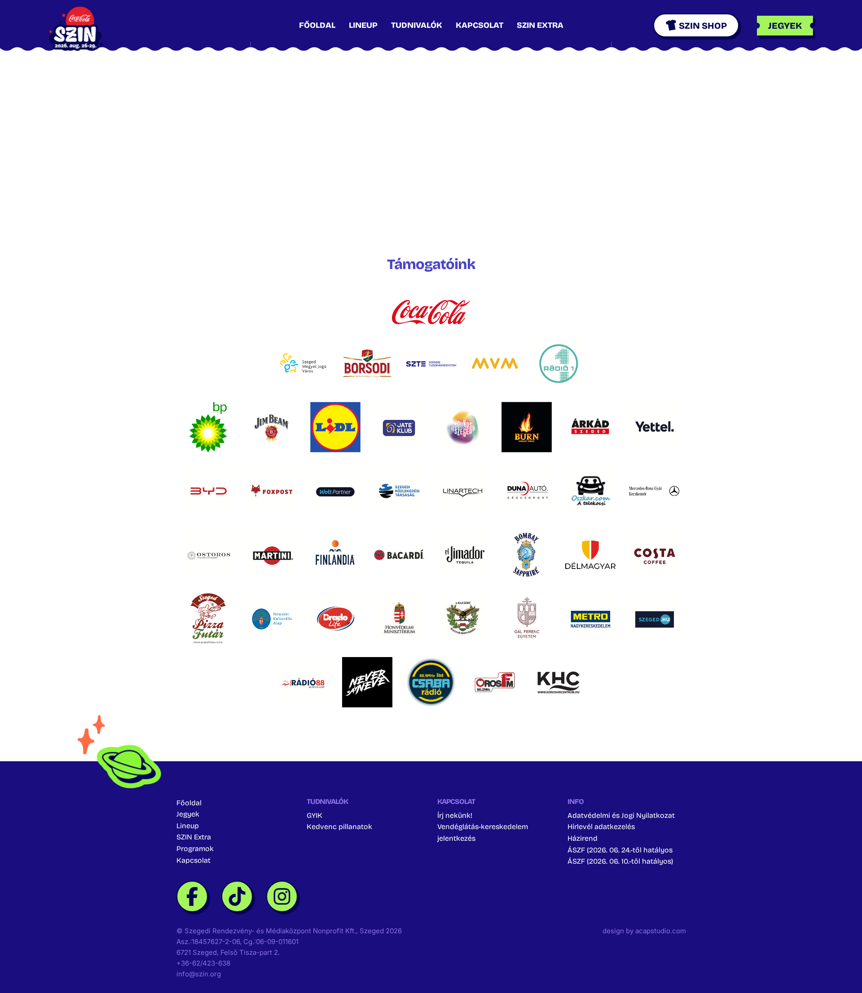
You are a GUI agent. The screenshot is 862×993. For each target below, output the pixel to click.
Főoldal (317, 25)
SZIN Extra (540, 25)
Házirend (582, 838)
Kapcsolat (479, 25)
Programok (195, 848)
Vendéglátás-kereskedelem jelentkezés (482, 832)
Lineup (363, 25)
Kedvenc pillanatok (339, 826)
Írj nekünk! (454, 815)
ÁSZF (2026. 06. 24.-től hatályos (620, 850)
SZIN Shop (703, 25)
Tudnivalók (416, 25)
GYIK (314, 815)
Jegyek (187, 814)
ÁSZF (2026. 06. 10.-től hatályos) (620, 861)
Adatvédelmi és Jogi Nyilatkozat (621, 815)
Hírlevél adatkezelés (601, 826)
